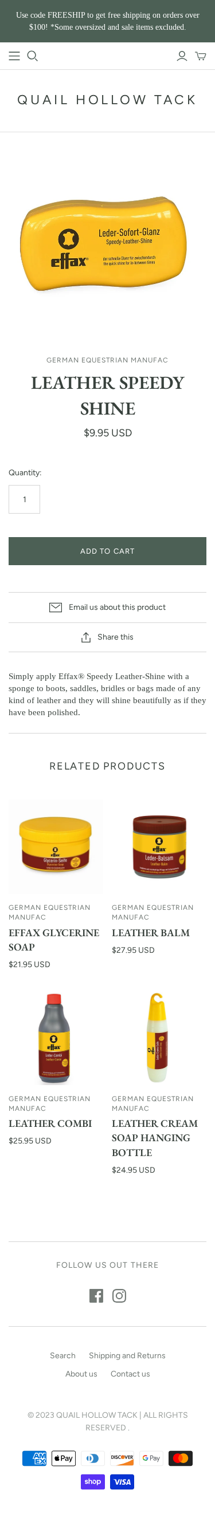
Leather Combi (50, 1123)
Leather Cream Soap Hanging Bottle (155, 1137)
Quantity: (25, 473)
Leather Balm (151, 932)
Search (63, 1356)
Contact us (130, 1374)
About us (81, 1374)
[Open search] (32, 56)
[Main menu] (14, 56)
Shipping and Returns (127, 1356)
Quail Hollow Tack (107, 100)
